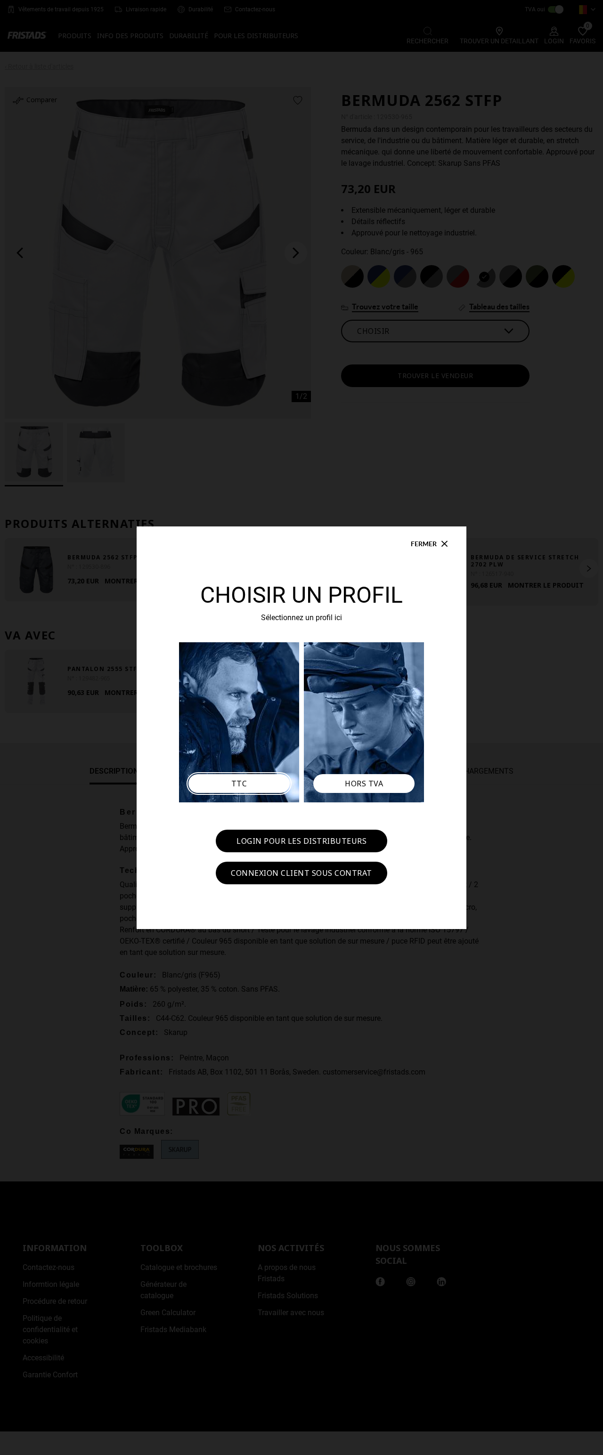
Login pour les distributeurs (301, 841)
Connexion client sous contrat (301, 873)
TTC (239, 783)
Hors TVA (364, 783)
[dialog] (301, 727)
